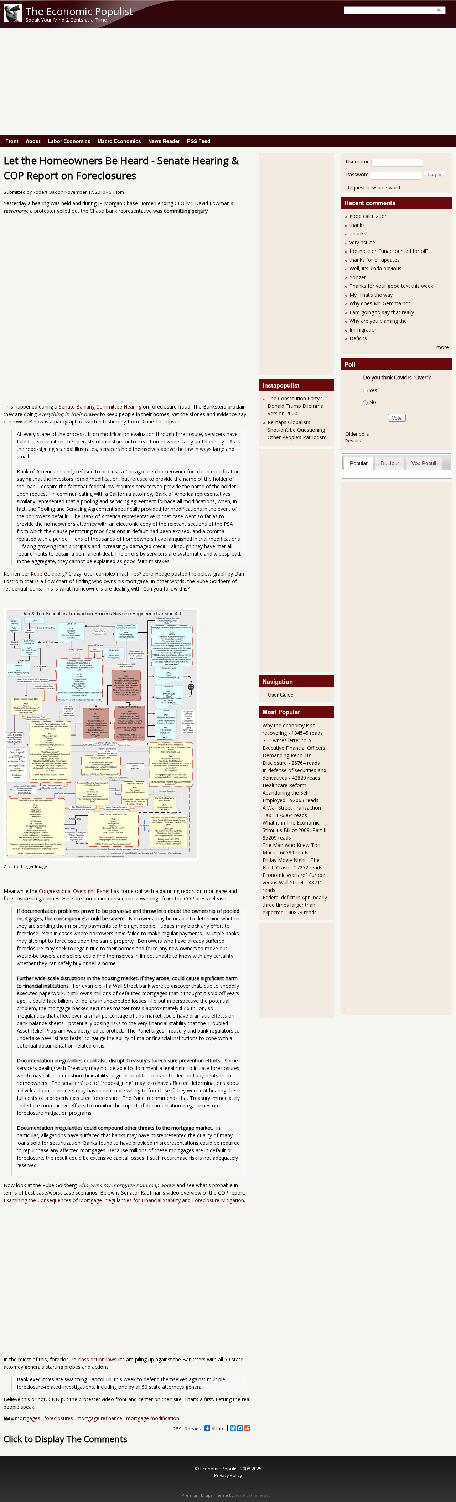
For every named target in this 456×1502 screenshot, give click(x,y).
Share (218, 1428)
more (442, 347)
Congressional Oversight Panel (74, 891)
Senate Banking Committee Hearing (100, 406)
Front (12, 141)
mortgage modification (152, 1418)
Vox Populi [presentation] (423, 463)
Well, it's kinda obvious (375, 268)
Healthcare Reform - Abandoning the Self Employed (286, 793)
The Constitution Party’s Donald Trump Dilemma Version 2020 (295, 406)
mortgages (27, 1418)
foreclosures (58, 1418)
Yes (373, 390)
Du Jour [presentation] (389, 463)
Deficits (358, 338)
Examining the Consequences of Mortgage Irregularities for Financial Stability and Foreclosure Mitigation (124, 1200)
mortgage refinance (99, 1418)
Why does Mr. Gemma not (379, 303)
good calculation (368, 216)
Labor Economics (69, 141)
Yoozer (357, 277)
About (33, 141)
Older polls (357, 434)
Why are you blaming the (378, 320)
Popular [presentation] (359, 463)
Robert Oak (45, 192)
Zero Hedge (156, 573)
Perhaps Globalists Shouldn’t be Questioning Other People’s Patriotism (297, 430)
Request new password (373, 187)
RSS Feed (199, 141)
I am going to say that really (381, 312)
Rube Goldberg (48, 573)
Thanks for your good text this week (391, 285)
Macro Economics (119, 141)
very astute (362, 242)
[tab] (358, 463)
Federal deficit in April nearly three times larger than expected (295, 905)
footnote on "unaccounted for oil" (388, 251)
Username (358, 161)
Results (353, 440)
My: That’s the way (371, 294)
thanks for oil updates (374, 259)
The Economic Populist (79, 11)
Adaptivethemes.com (254, 1495)
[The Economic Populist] (13, 20)
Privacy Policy (228, 1475)
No (372, 402)
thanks (357, 225)
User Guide (281, 694)
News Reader (164, 141)
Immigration (363, 329)
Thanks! (358, 233)
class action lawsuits (101, 1359)
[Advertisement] (228, 81)
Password (357, 174)
